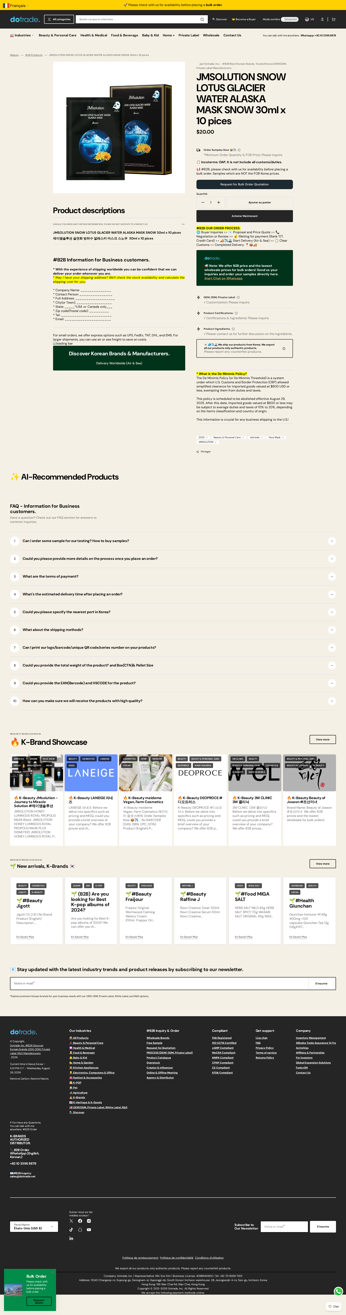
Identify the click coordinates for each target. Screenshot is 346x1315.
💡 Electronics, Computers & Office (92, 1072)
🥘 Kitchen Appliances (84, 1067)
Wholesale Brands (158, 1038)
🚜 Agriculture (78, 1092)
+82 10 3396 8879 (325, 35)
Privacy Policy (265, 1048)
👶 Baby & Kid (78, 1057)
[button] (322, 19)
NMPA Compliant (223, 1057)
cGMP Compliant (223, 1048)
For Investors (304, 1057)
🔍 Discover (76, 1112)
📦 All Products (79, 1038)
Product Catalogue (159, 1057)
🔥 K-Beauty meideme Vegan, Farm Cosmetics (143, 800)
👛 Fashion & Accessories (85, 1077)
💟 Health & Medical (82, 1048)
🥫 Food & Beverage (82, 1052)
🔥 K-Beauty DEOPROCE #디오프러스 (200, 800)
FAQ (258, 1043)
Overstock (153, 1062)
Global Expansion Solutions (313, 1062)
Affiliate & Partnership (310, 1052)
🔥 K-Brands (77, 1097)
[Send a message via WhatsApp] (338, 1291)
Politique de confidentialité (176, 1257)
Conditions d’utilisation (209, 1257)
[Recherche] (203, 19)
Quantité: (202, 194)
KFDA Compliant (222, 1072)
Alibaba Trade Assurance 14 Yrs (316, 1043)
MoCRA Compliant (223, 1052)
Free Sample (154, 1043)
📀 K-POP (75, 1082)
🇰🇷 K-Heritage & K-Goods (85, 1102)
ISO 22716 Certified (224, 1043)
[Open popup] (239, 150)
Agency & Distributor (160, 1077)
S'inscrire (323, 1226)
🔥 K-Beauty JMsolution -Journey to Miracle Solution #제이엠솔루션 (36, 802)
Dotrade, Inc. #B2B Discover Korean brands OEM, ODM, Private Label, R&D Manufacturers (30, 1049)
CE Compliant (221, 1067)
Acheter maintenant (245, 216)
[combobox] (141, 19)
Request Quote (39, 1301)
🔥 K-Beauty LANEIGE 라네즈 (91, 800)
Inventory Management (311, 1038)
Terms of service (266, 1052)
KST (22, 1068)
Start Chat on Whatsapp (223, 278)
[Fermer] (52, 1272)
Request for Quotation (161, 1048)
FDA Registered (222, 1038)
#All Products (33, 55)
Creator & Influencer (160, 1067)
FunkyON (302, 1067)
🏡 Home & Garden (81, 1062)
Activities (302, 1048)
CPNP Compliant (222, 1062)
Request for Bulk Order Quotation (244, 184)
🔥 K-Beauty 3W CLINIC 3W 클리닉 (252, 800)
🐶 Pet (73, 1087)
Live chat (262, 1038)
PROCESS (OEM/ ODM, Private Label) (170, 1052)
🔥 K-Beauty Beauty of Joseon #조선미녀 (306, 800)
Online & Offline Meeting (162, 1072)
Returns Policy (265, 1057)
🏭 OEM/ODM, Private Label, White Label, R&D (98, 1107)
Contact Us (303, 1072)
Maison (14, 55)
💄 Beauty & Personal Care (86, 1043)
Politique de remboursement (140, 1257)
